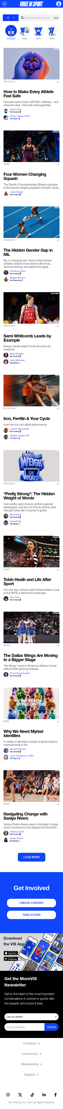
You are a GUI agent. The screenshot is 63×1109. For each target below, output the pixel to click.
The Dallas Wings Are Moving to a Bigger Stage (31, 658)
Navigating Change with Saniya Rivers (25, 816)
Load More (31, 857)
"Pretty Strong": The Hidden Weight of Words (29, 496)
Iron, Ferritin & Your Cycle (27, 419)
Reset (55, 17)
